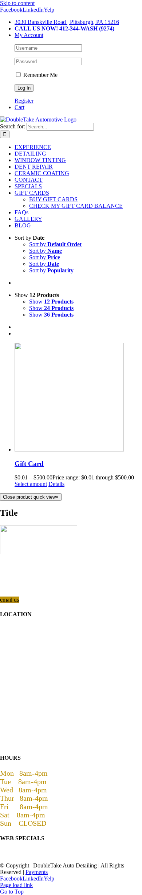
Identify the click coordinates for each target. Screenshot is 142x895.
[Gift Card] (78, 398)
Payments (36, 872)
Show (51, 301)
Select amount (31, 484)
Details (56, 484)
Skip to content (17, 3)
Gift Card (29, 463)
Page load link (16, 885)
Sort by (55, 244)
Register (24, 101)
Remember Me (40, 75)
